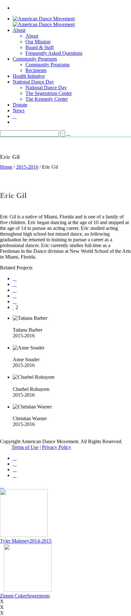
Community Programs (35, 59)
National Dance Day (33, 81)
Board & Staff (39, 47)
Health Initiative (29, 76)
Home (6, 167)
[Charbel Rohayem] (15, 382)
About (19, 30)
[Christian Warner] (15, 412)
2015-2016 (27, 167)
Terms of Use (24, 447)
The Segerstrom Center (48, 93)
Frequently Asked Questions (53, 53)
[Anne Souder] (15, 353)
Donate (20, 104)
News (18, 110)
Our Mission (38, 41)
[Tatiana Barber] (15, 323)
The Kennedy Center (46, 99)
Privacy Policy (56, 447)
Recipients (35, 70)
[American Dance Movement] (44, 21)
